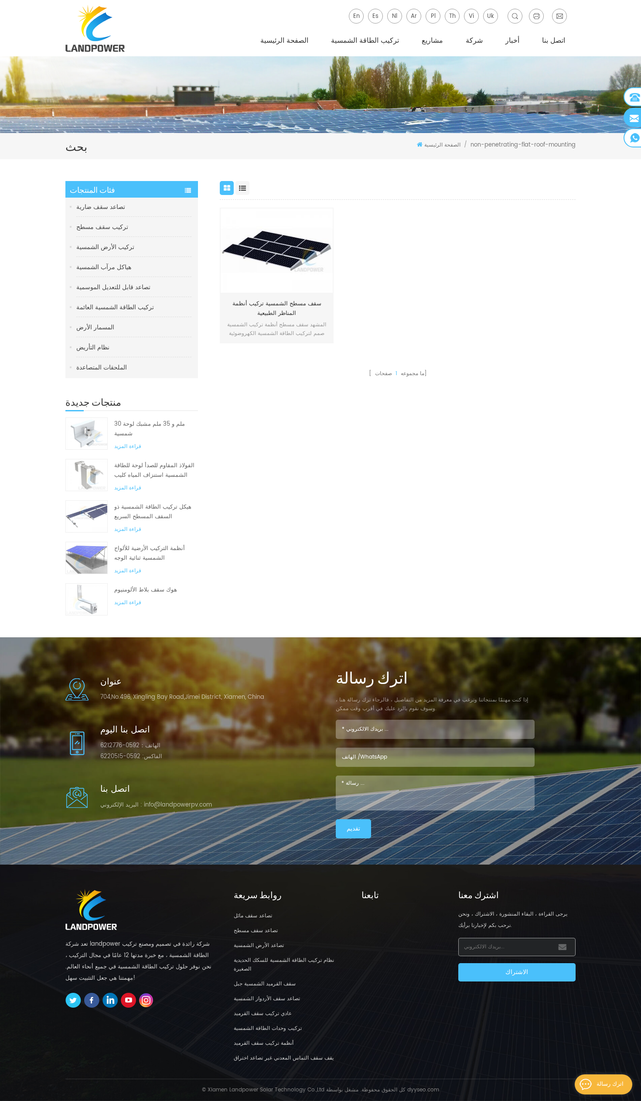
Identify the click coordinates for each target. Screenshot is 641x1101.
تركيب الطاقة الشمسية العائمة (115, 307)
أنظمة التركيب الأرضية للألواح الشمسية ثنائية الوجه (149, 553)
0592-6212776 (120, 745)
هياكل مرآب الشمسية (103, 267)
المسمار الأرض (95, 327)
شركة (474, 40)
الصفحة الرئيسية (284, 40)
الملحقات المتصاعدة (101, 367)
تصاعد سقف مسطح (256, 931)
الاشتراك (516, 972)
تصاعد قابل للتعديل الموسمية (113, 287)
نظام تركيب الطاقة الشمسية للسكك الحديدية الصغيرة (284, 964)
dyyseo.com (423, 1090)
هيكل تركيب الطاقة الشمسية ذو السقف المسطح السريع (152, 512)
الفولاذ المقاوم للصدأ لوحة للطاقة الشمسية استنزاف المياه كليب (154, 470)
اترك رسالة (610, 1084)
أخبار (512, 40)
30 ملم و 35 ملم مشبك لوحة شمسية (149, 429)
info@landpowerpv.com (178, 805)
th (452, 16)
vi (471, 16)
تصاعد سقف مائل (253, 916)
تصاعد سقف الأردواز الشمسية (267, 999)
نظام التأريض (92, 347)
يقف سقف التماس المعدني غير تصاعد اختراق (284, 1058)
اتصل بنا (553, 40)
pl (433, 16)
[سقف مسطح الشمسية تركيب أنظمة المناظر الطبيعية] (277, 251)
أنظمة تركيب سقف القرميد (263, 1043)
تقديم (353, 829)
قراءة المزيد (127, 446)
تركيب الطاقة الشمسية (365, 40)
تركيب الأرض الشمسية (105, 247)
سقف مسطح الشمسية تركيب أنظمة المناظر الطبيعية (276, 308)
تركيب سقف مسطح (102, 227)
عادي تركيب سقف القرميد (263, 1013)
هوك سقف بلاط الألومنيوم (145, 590)
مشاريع (432, 40)
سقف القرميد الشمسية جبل (265, 984)
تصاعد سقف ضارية (100, 207)
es (375, 16)
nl (394, 16)
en (356, 16)
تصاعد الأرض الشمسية (259, 945)
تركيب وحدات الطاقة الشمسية (268, 1028)
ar (414, 16)
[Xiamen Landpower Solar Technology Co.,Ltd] (95, 28)
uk (490, 16)
